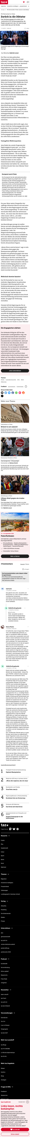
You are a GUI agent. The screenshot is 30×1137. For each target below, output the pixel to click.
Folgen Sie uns (4, 829)
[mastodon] (10, 829)
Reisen (3, 1068)
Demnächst (4, 1017)
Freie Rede (4, 979)
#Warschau (3, 382)
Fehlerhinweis (20, 386)
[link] (4, 6)
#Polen (3, 379)
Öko (2, 844)
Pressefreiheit (5, 886)
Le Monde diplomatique (8, 1052)
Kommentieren (11, 386)
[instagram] (17, 829)
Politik (3, 840)
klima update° (5, 971)
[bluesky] (14, 829)
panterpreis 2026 (6, 952)
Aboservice (4, 1095)
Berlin (2, 859)
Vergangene (4, 1029)
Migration (4, 879)
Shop (2, 1076)
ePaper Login (5, 1099)
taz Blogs (3, 1045)
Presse (3, 921)
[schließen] (27, 1101)
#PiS (18, 379)
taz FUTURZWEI (5, 1048)
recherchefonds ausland (8, 944)
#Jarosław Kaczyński (11, 379)
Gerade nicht (22, 1102)
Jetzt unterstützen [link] (15, 371)
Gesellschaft (4, 848)
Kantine (3, 1072)
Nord (2, 863)
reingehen (4, 983)
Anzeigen (3, 1080)
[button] (28, 2)
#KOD (22, 379)
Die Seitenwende (6, 913)
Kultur (2, 852)
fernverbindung (5, 967)
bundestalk (4, 963)
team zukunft (4, 994)
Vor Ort (3, 1021)
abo (2, 933)
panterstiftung (5, 948)
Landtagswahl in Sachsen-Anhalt (10, 894)
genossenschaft (5, 936)
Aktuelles (3, 906)
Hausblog (3, 909)
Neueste (22, 564)
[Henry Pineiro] (2, 627)
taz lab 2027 (4, 1033)
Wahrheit (3, 867)
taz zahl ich (4, 940)
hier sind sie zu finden (8, 580)
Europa (3, 9)
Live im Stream (5, 1025)
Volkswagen (4, 890)
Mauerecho (4, 975)
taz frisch (3, 998)
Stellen (3, 917)
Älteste (27, 564)
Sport (2, 855)
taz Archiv (4, 1056)
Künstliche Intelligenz (7, 882)
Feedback (4, 1091)
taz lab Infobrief (5, 1006)
